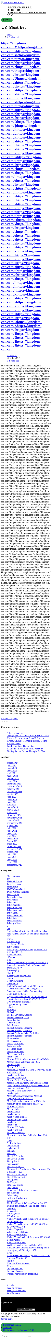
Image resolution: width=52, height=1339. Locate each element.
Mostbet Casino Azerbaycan (20, 1080)
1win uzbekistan (14, 897)
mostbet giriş (12, 1093)
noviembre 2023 (14, 786)
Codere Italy (12, 983)
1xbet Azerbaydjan (15, 910)
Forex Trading (13, 1020)
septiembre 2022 (14, 823)
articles (10, 939)
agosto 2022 (12, 825)
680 (8, 928)
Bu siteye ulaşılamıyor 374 (19, 975)
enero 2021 (12, 862)
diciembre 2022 (14, 815)
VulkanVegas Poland (16, 1242)
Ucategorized (13, 1211)
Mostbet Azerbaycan (16, 1077)
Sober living (12, 1195)
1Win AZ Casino (14, 881)
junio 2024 (12, 768)
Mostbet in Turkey (15, 1106)
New (9, 1138)
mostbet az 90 (13, 1064)
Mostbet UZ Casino (16, 1127)
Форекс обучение (15, 1271)
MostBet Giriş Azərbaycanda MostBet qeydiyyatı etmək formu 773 (24, 1097)
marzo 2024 (12, 776)
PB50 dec (11, 1153)
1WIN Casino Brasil (16, 889)
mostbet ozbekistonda (17, 1117)
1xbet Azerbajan (14, 907)
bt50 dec (11, 973)
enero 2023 (12, 812)
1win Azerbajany (15, 884)
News (9, 1140)
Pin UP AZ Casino (15, 1156)
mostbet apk (12, 1056)
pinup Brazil (12, 1187)
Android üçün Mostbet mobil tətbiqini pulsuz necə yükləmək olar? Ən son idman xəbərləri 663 (27, 934)
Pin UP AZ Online (15, 1158)
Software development (17, 1198)
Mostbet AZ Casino (16, 1067)
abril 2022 (11, 836)
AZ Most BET (13, 941)
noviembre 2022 (14, 817)
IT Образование (15, 1041)
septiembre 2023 (14, 791)
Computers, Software (16, 994)
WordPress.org (13, 1293)
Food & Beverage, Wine (18, 1017)
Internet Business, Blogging (19, 1028)
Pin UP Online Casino (17, 1177)
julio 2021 (11, 854)
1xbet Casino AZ (15, 915)
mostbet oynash (14, 1114)
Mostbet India (13, 1109)
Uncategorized (13, 1213)
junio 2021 (12, 857)
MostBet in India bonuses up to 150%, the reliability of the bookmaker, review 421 (26, 1102)
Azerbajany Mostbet (16, 944)
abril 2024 (11, 773)
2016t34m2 (12, 355)
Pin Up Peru (12, 1179)
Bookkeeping (13, 970)
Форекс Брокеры (15, 1268)
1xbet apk (11, 902)
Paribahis (11, 1151)
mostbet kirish (13, 1111)
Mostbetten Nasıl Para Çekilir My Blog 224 (27, 1135)
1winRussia (12, 899)
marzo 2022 (12, 838)
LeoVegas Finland (15, 1043)
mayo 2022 (12, 833)
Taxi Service (12, 1200)
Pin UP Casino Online (17, 1174)
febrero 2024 (13, 778)
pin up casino (13, 1164)
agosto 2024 (12, 763)
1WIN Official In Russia (18, 892)
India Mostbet (13, 1025)
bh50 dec (11, 957)
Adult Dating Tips (15, 733)
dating (10, 1007)
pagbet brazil (13, 1148)
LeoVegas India (14, 1046)
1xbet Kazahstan (14, 920)
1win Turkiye (13, 894)
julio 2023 (11, 797)
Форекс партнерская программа (22, 1274)
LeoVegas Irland (14, 1049)
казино (10, 1260)
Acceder (11, 1285)
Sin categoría (13, 1192)
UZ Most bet (13, 360)
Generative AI (13, 1022)
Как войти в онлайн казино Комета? (25, 748)
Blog (9, 960)
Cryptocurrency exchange (18, 1001)
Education (11, 1009)
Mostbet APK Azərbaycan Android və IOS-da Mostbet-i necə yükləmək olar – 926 (28, 1060)
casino (10, 978)
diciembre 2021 (14, 846)
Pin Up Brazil (13, 1161)
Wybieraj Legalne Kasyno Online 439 (24, 1245)
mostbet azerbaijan (15, 1075)
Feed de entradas (14, 1288)
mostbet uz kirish (14, 1130)
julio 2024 (11, 765)
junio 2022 (12, 831)
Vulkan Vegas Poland (17, 1234)
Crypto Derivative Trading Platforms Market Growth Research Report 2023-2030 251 (27, 997)
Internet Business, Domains (19, 1030)
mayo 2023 (12, 802)
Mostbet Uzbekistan (16, 1132)
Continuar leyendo (9, 718)
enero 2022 (12, 844)
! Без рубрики (13, 876)
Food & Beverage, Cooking (19, 1015)
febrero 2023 (13, 810)
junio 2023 (12, 799)
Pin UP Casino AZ (15, 1166)
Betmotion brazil (14, 954)
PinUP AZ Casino (15, 1185)
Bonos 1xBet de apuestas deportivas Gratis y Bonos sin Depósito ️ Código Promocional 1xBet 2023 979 (27, 965)
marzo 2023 (12, 807)
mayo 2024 (12, 770)
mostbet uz (12, 1124)
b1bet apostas (13, 947)
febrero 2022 (13, 841)
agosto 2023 (12, 794)
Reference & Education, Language (23, 1190)
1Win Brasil (12, 886)
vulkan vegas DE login (17, 1232)
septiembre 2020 (14, 865)
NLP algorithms (14, 1143)
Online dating (13, 1145)
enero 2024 (12, 781)
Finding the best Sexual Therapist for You (26, 751)
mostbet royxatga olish (17, 1119)
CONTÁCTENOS (26, 1309)
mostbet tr (11, 1122)
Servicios (7, 1327)
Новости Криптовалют (18, 1263)
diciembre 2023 (14, 783)
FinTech (10, 1012)
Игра (9, 1253)
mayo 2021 (12, 859)
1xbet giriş (11, 918)
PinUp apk (12, 1182)
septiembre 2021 (14, 849)
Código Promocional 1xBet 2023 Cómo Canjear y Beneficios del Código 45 (25, 987)
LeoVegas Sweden (15, 1051)
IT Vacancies (13, 1038)
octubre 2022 (13, 820)
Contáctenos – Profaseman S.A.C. (18, 1330)
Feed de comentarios (16, 1290)
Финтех (11, 1266)
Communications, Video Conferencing (24, 991)
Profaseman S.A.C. (12, 1325)
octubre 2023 (13, 789)
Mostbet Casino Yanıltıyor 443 (21, 1090)
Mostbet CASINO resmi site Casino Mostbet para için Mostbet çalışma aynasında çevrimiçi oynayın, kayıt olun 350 (28, 1085)
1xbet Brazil (12, 913)
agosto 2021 (12, 851)
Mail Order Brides (15, 1054)
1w (8, 879)
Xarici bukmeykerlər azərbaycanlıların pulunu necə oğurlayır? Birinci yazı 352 (28, 1248)
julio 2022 (11, 828)
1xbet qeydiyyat (14, 923)
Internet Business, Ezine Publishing (23, 1033)
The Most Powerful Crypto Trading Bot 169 (27, 1203)
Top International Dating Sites (20, 746)
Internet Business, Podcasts (19, 1035)
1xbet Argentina (14, 905)
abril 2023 (11, 804)
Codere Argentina (15, 981)
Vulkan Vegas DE (15, 1229)
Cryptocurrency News (17, 1004)
